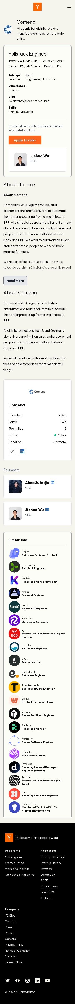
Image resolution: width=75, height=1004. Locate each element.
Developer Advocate (35, 621)
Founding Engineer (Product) (40, 581)
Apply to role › (25, 140)
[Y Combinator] (37, 7)
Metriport (27, 738)
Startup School (15, 863)
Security (10, 956)
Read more (15, 281)
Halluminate (29, 803)
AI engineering (31, 661)
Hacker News (49, 886)
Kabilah (26, 578)
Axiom (25, 591)
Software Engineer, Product (39, 555)
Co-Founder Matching (19, 874)
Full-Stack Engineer (34, 648)
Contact (10, 921)
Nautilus (26, 645)
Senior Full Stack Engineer (38, 715)
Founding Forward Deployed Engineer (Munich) (40, 769)
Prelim (25, 551)
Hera (24, 792)
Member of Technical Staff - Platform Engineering (39, 809)
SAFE (44, 880)
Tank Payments (30, 685)
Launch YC (48, 892)
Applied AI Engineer (34, 608)
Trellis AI (26, 777)
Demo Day (48, 874)
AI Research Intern (33, 755)
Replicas (26, 725)
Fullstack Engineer (34, 568)
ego (24, 630)
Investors (46, 869)
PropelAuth (28, 565)
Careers (10, 939)
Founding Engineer (34, 728)
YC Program (13, 857)
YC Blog (10, 915)
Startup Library (51, 863)
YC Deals (46, 898)
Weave (25, 698)
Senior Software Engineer (38, 688)
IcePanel (26, 712)
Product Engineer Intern (37, 702)
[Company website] (12, 451)
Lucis (25, 658)
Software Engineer (34, 675)
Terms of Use (13, 962)
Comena (26, 22)
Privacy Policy (14, 945)
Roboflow (27, 618)
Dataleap (27, 763)
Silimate (26, 752)
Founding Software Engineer (40, 795)
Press (8, 927)
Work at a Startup (17, 869)
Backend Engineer (33, 595)
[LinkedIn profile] (22, 451)
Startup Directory (52, 857)
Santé (25, 605)
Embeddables (29, 672)
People (9, 933)
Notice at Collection (17, 950)
